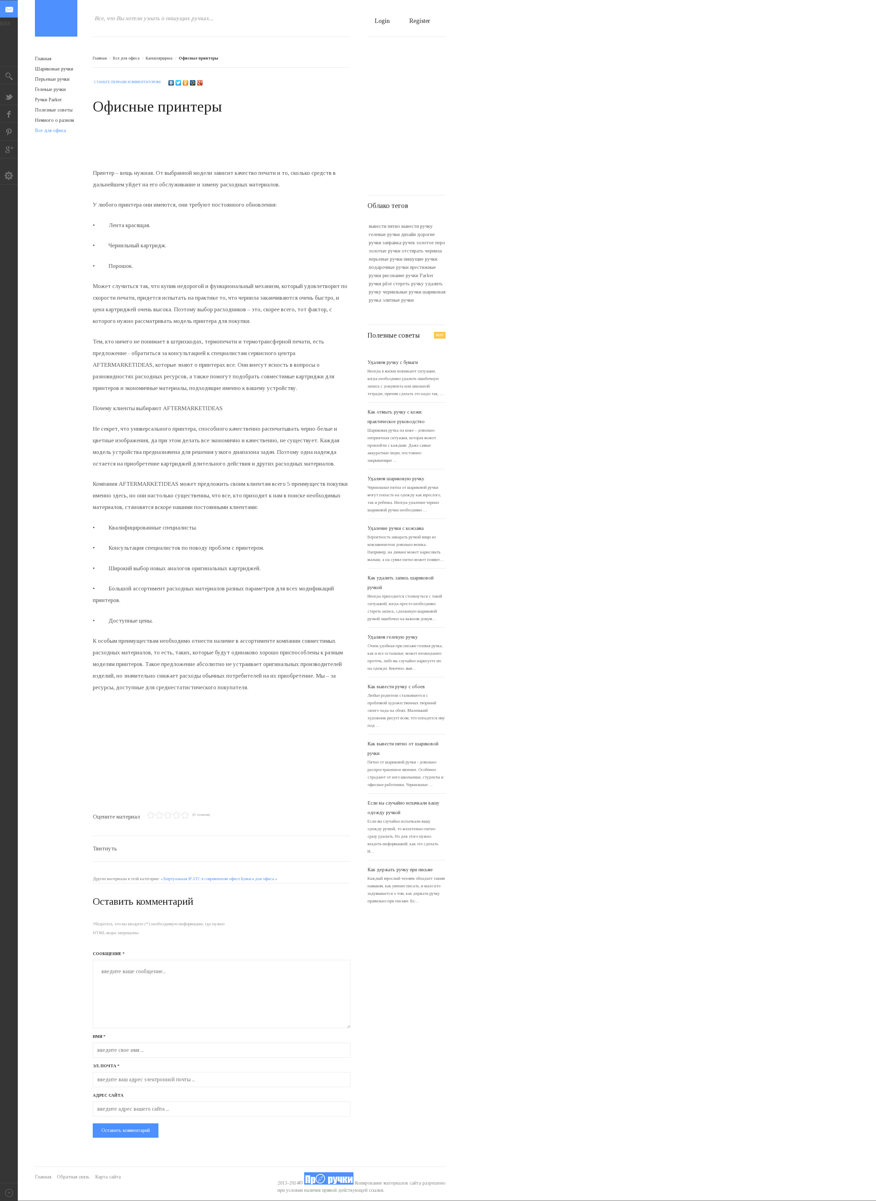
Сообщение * (109, 953)
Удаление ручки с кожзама (396, 528)
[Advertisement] (217, 144)
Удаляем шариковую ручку (396, 478)
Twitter (9, 96)
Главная (100, 58)
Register (419, 20)
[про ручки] (328, 1183)
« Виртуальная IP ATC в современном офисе (200, 878)
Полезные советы (54, 110)
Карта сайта (108, 1176)
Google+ (9, 149)
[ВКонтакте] (171, 82)
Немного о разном (54, 120)
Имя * (99, 1036)
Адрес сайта (108, 1095)
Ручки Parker (48, 99)
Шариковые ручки (54, 68)
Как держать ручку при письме (400, 869)
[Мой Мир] (192, 82)
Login (382, 20)
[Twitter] (178, 82)
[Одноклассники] (185, 82)
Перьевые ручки (52, 79)
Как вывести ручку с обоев (396, 686)
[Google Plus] (200, 82)
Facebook (9, 114)
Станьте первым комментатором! (127, 82)
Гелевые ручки (50, 89)
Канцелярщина (159, 58)
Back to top (9, 1192)
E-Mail (9, 9)
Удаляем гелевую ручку (393, 637)
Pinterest (9, 132)
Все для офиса (126, 58)
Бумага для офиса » (259, 878)
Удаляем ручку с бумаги (393, 362)
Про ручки (56, 18)
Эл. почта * (106, 1065)
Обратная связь (73, 1176)
